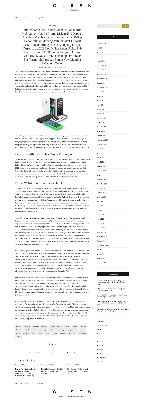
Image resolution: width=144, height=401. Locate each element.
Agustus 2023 (101, 197)
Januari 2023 (101, 228)
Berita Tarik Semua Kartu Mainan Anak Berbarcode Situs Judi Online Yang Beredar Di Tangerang (25, 372)
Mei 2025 (100, 105)
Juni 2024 (100, 153)
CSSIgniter (82, 396)
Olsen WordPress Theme (67, 396)
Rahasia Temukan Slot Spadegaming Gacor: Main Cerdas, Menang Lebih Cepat (113, 310)
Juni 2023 (100, 206)
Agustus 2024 (101, 144)
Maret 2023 (101, 219)
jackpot (26, 330)
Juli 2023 (100, 201)
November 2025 (102, 79)
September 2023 (102, 193)
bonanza (44, 326)
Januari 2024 (101, 175)
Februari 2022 (101, 263)
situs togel (100, 345)
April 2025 (100, 109)
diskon (67, 326)
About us (18, 18)
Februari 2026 (101, 65)
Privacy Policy (40, 18)
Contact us (28, 18)
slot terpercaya (102, 358)
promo (82, 330)
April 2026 (100, 57)
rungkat (32, 333)
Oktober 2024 (101, 136)
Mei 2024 (100, 157)
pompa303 (100, 321)
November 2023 (102, 184)
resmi (25, 333)
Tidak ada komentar (59, 67)
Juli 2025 (100, 96)
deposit (60, 326)
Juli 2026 (100, 48)
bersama (27, 326)
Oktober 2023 (101, 188)
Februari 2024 (101, 171)
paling (65, 330)
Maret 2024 (101, 166)
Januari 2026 (101, 70)
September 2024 (102, 140)
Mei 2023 (100, 210)
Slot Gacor (52, 25)
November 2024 (102, 131)
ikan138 (99, 337)
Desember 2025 (102, 74)
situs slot (99, 349)
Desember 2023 (102, 179)
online (58, 330)
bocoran (36, 326)
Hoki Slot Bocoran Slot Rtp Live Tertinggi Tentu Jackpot (52, 371)
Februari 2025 (101, 118)
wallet (18, 337)
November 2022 (102, 236)
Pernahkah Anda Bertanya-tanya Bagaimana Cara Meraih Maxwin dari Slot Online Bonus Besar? (111, 282)
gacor (75, 326)
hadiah (18, 330)
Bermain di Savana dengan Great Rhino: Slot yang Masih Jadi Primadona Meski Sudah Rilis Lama (111, 303)
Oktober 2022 (101, 241)
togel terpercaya (102, 325)
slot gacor (100, 341)
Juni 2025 (100, 100)
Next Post (71, 353)
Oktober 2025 (101, 83)
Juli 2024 (100, 149)
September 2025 (102, 87)
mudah (51, 330)
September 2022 (102, 245)
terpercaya (82, 333)
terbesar (63, 333)
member (34, 330)
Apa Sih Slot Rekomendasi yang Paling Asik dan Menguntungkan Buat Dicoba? (112, 296)
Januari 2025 (101, 122)
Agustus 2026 (101, 43)
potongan (73, 330)
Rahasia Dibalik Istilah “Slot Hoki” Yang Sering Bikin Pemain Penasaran (111, 289)
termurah (72, 333)
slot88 (40, 333)
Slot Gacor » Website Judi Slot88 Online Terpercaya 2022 (77, 371)
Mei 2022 (100, 250)
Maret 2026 (101, 61)
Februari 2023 (101, 223)
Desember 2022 (102, 232)
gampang (83, 326)
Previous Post (34, 353)
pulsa (18, 333)
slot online (100, 354)
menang (43, 330)
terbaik (54, 333)
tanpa (47, 333)
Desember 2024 (102, 127)
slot (98, 333)
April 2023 (100, 215)
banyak (18, 326)
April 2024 (100, 162)
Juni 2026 (100, 52)
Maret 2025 (101, 114)
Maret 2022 (101, 258)
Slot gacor (100, 362)
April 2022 (100, 254)
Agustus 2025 (101, 92)
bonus (52, 326)
